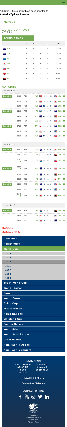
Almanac (42, 367)
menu (63, 2)
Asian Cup (11, 303)
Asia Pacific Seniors (17, 349)
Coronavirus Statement (33, 383)
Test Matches (13, 308)
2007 (8, 270)
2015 (8, 261)
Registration (12, 243)
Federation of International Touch (33, 408)
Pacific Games (13, 324)
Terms (37, 422)
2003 (8, 274)
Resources (42, 364)
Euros (8, 293)
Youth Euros (12, 298)
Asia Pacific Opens (17, 344)
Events (23, 373)
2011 (8, 266)
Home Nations (13, 313)
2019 (8, 257)
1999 (8, 278)
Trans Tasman (13, 287)
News (23, 370)
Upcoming (11, 238)
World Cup (11, 248)
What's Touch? (23, 364)
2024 (8, 253)
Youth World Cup (15, 282)
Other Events (13, 339)
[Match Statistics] (64, 96)
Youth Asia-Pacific (16, 334)
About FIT (23, 367)
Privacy (30, 422)
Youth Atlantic (13, 329)
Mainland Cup (13, 318)
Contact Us (42, 370)
